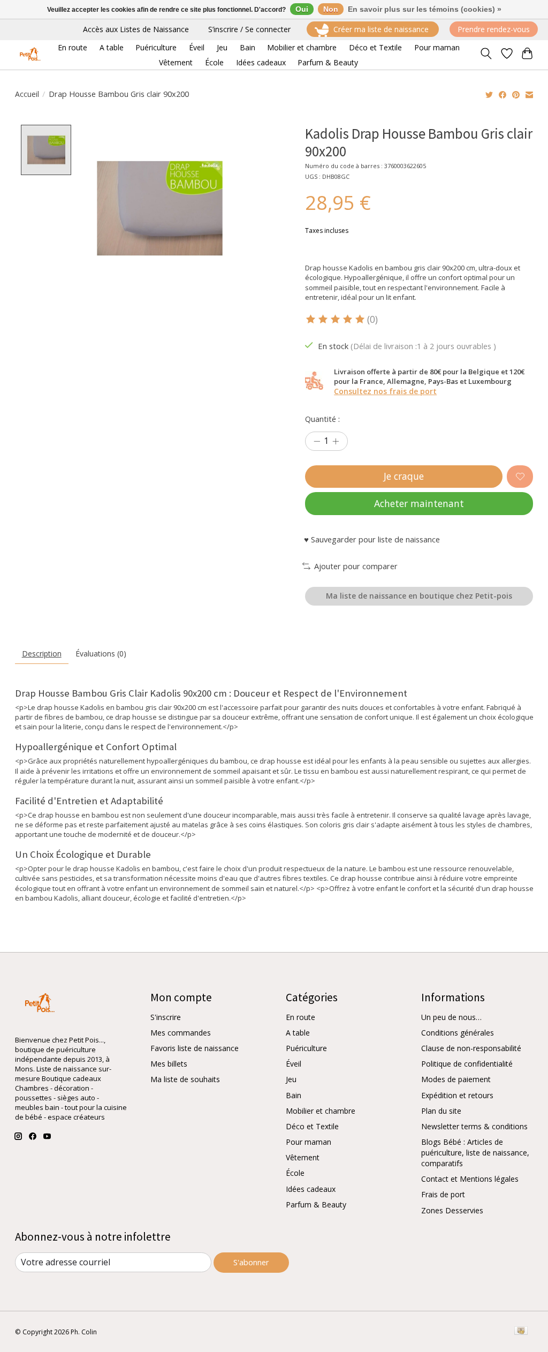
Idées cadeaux (311, 1189)
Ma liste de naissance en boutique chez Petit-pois (419, 596)
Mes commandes (180, 1033)
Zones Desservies (452, 1210)
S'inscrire (165, 1017)
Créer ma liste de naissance (381, 29)
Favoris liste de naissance (194, 1048)
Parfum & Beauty (316, 1204)
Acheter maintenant (419, 503)
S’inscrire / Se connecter (249, 29)
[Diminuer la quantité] (316, 441)
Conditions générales (457, 1033)
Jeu (291, 1079)
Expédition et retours (457, 1095)
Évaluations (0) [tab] (100, 653)
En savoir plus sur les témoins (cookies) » (424, 9)
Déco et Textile (312, 1126)
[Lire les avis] (336, 319)
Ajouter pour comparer (356, 566)
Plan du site (441, 1111)
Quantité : (322, 418)
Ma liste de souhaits (185, 1079)
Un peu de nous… (451, 1017)
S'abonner (251, 1262)
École (295, 1173)
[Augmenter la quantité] (335, 441)
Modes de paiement (456, 1079)
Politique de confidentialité (467, 1064)
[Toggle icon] (485, 54)
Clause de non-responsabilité (471, 1048)
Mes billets (168, 1064)
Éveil (293, 1064)
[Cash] (521, 1331)
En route (300, 1017)
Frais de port (443, 1194)
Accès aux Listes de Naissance (136, 29)
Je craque (404, 476)
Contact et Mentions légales (470, 1179)
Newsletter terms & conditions (474, 1126)
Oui (301, 9)
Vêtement (302, 1157)
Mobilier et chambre (320, 1111)
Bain (293, 1095)
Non (330, 9)
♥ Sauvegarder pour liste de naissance (372, 539)
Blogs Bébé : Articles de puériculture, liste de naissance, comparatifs (475, 1152)
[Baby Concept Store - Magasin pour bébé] (28, 55)
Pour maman (308, 1142)
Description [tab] (42, 653)
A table (298, 1033)
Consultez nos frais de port (385, 391)
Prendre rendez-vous (494, 29)
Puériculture (306, 1048)
